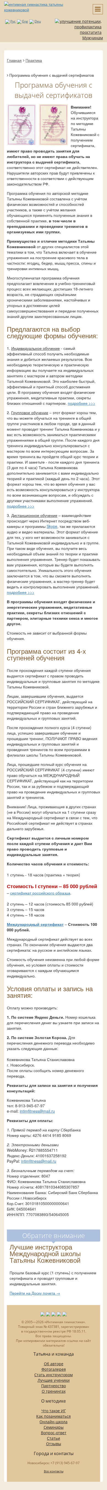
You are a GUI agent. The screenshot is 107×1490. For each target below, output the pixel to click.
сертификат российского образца (40, 893)
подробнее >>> (81, 403)
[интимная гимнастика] (44, 6)
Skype (52, 526)
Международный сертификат (35, 924)
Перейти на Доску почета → (35, 1293)
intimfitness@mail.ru (37, 1111)
